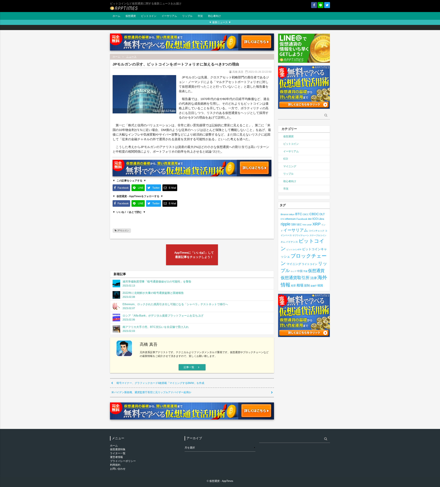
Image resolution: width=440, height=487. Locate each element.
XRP (316, 224)
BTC (298, 214)
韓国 (320, 285)
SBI (293, 224)
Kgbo (172, 110)
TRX (304, 225)
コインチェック (316, 230)
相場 (299, 285)
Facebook (301, 219)
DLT (322, 214)
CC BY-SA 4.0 (161, 110)
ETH (282, 219)
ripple (285, 224)
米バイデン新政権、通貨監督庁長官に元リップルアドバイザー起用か (151, 392)
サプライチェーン (301, 235)
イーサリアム (169, 15)
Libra (321, 218)
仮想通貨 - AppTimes (221, 480)
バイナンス (292, 242)
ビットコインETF (294, 249)
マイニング (289, 166)
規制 (307, 285)
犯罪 (293, 285)
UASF (309, 225)
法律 (313, 278)
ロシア (293, 271)
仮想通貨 (130, 15)
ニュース (131, 56)
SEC (299, 224)
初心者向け (214, 15)
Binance (284, 214)
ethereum (290, 218)
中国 (299, 271)
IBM (310, 219)
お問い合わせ (117, 468)
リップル (187, 15)
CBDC (314, 214)
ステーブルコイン (318, 235)
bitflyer (292, 214)
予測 (305, 271)
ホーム (116, 15)
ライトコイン (309, 264)
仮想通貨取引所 (295, 277)
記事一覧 (192, 367)
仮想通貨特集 (117, 449)
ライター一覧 (117, 453)
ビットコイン (148, 15)
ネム (283, 242)
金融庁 (314, 286)
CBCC (306, 214)
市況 (200, 15)
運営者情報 (116, 457)
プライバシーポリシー (123, 461)
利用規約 (115, 464)
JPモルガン (123, 230)
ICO (285, 158)
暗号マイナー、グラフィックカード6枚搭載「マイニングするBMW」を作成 (160, 382)
